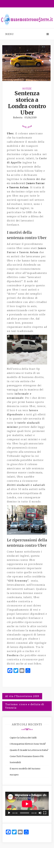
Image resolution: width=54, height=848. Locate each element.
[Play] (9, 812)
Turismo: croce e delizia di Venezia (24, 706)
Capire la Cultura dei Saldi (23, 737)
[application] (27, 804)
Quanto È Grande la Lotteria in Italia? (29, 750)
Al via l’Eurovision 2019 (22, 696)
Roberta (17, 117)
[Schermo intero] (44, 812)
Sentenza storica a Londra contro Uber (27, 103)
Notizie (27, 88)
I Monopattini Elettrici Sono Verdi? (28, 744)
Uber (10, 133)
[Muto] (40, 812)
